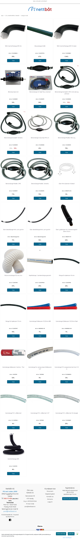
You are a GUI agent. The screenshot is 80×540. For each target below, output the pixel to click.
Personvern (50, 491)
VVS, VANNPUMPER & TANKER (12, 15)
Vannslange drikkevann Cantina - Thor (13, 367)
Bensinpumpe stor (13, 92)
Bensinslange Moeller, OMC (13, 183)
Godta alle (71, 533)
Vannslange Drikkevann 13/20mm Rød (67, 321)
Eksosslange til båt (40, 46)
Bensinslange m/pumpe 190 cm (40, 138)
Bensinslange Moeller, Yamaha (40, 183)
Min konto (50, 499)
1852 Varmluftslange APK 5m (13, 46)
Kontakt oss (50, 496)
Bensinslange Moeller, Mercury (66, 138)
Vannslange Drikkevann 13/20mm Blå (40, 321)
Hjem (2, 15)
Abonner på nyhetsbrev (70, 498)
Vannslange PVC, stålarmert (13, 413)
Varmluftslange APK (13, 459)
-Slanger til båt (24, 15)
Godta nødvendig (61, 533)
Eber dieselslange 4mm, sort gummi (13, 229)
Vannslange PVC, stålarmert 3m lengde (66, 413)
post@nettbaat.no (30, 506)
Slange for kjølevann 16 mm (66, 275)
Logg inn (50, 502)
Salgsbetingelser (50, 494)
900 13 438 (31, 504)
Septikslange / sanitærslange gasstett (40, 275)
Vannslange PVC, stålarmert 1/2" (40, 413)
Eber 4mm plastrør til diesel (66, 183)
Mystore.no (11, 516)
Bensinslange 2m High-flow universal (40, 92)
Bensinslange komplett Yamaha (13, 138)
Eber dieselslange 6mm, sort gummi (40, 229)
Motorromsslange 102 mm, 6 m (13, 275)
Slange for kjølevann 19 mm (13, 321)
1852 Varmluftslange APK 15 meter (66, 46)
